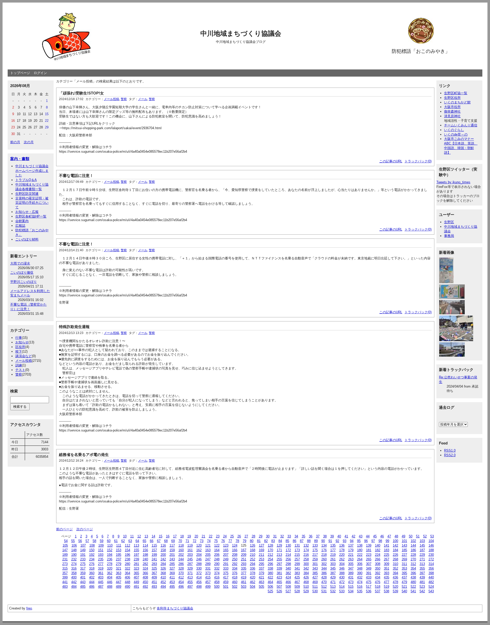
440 (431, 577)
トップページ (20, 73)
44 (368, 536)
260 (324, 559)
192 (91, 555)
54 (66, 541)
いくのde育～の (456, 134)
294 (252, 564)
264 (359, 559)
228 (413, 555)
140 (377, 545)
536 (368, 591)
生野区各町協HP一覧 (30, 216)
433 (368, 577)
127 (261, 545)
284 (163, 564)
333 (225, 568)
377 (243, 573)
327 (172, 568)
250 (234, 559)
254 (270, 559)
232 (74, 559)
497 (190, 586)
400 (74, 577)
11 (132, 536)
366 (145, 573)
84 (280, 541)
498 (199, 586)
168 (252, 550)
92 (337, 541)
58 (94, 541)
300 (306, 564)
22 (210, 536)
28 (253, 536)
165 (225, 550)
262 (342, 559)
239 (136, 559)
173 (297, 550)
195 (118, 555)
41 (346, 536)
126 (252, 545)
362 (109, 573)
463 (261, 582)
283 (154, 564)
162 (199, 550)
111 (118, 545)
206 (216, 555)
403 (100, 577)
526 (279, 591)
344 (324, 568)
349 (368, 568)
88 (309, 541)
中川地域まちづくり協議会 (240, 33)
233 (82, 559)
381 (279, 573)
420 (252, 577)
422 (270, 577)
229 (422, 555)
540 (404, 591)
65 (144, 541)
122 (216, 545)
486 (91, 586)
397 (422, 573)
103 (422, 541)
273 (65, 564)
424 (288, 577)
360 (91, 573)
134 (324, 545)
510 (306, 586)
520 (395, 586)
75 (216, 541)
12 (139, 536)
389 (350, 573)
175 (315, 550)
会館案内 (22, 221)
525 (270, 591)
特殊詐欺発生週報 (74, 326)
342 (306, 568)
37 (318, 536)
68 (166, 541)
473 (350, 582)
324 (145, 568)
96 (366, 541)
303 (333, 564)
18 (182, 536)
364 (127, 573)
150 (91, 550)
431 (350, 577)
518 (377, 586)
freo (29, 608)
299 (297, 564)
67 (159, 541)
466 (288, 582)
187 (422, 550)
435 (386, 577)
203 (190, 555)
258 (306, 559)
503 (243, 586)
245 (190, 559)
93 (344, 541)
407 (136, 577)
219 (333, 555)
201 (172, 555)
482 (431, 582)
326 (163, 568)
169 (261, 550)
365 (136, 573)
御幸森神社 (452, 111)
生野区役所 (452, 98)
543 (431, 591)
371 (190, 573)
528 (297, 591)
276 (91, 564)
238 (127, 559)
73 (201, 541)
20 (196, 536)
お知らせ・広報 (27, 212)
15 (160, 536)
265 (368, 559)
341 (297, 568)
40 (339, 536)
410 (163, 577)
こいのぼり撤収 (21, 272)
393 (386, 573)
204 (199, 555)
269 (404, 559)
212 (270, 555)
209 (243, 555)
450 (145, 582)
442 (74, 582)
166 (234, 550)
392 (377, 573)
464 (270, 582)
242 (163, 559)
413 (190, 577)
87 (301, 541)
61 (116, 541)
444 (91, 582)
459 (225, 582)
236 (109, 559)
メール (142, 99)
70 (180, 541)
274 (74, 564)
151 (100, 550)
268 (395, 559)
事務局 (449, 236)
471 (333, 582)
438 (413, 577)
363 (118, 573)
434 (377, 577)
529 (306, 591)
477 (386, 582)
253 (261, 559)
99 (387, 541)
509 (297, 586)
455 (190, 582)
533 (342, 591)
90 (323, 541)
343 (315, 568)
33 (289, 536)
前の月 (15, 142)
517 (368, 586)
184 (395, 550)
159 (172, 550)
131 (297, 545)
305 (350, 564)
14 (153, 536)
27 (246, 536)
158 (163, 550)
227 (404, 555)
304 (342, 564)
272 (431, 559)
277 (100, 564)
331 (208, 568)
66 (151, 541)
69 (173, 541)
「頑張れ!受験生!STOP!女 (81, 93)
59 (101, 541)
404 (109, 577)
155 (136, 550)
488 (109, 586)
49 (403, 536)
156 (145, 550)
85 (287, 541)
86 (294, 541)
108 (92, 545)
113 (136, 545)
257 (297, 559)
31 (275, 536)
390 (359, 573)
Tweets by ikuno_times (453, 182)
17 (175, 536)
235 (100, 559)
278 (109, 564)
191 (82, 555)
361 (100, 573)
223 (368, 555)
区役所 (20, 347)
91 (330, 541)
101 (404, 541)
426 (306, 577)
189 (65, 555)
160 (181, 550)
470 (324, 582)
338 (270, 568)
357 (65, 573)
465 (279, 582)
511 (315, 586)
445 (100, 582)
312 (413, 564)
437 (404, 577)
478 (395, 582)
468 (306, 582)
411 (172, 577)
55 (73, 541)
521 (404, 586)
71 (187, 541)
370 (181, 573)
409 (154, 577)
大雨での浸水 (20, 263)
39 (332, 536)
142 (395, 545)
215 (297, 555)
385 (315, 573)
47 (389, 536)
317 (82, 568)
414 (199, 577)
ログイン (40, 73)
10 (125, 536)
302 (324, 564)
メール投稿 (23, 361)
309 (386, 564)
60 (109, 541)
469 (315, 582)
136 (342, 545)
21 (203, 536)
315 (65, 568)
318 (91, 568)
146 (431, 545)
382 (288, 573)
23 (217, 536)
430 (342, 577)
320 (109, 568)
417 (225, 577)
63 (130, 541)
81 (259, 541)
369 (172, 573)
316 (74, 568)
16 (167, 536)
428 (324, 577)
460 (234, 582)
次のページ (84, 529)
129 (279, 545)
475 (368, 582)
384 (306, 573)
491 (136, 586)
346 (342, 568)
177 (333, 550)
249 (225, 559)
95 (359, 541)
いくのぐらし (454, 130)
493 (154, 586)
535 (359, 591)
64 (137, 541)
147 (65, 550)
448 (127, 582)
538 (386, 591)
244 (181, 559)
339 (279, 568)
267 (386, 559)
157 (154, 550)
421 (261, 577)
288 (199, 564)
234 (91, 559)
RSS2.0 (450, 455)
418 (234, 577)
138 (359, 545)
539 (395, 591)
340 (288, 568)
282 (145, 564)
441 (65, 582)
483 (65, 586)
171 (279, 550)
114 (145, 545)
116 (163, 545)
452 (163, 582)
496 (181, 586)
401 (82, 577)
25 (232, 536)
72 (194, 541)
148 (74, 550)
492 (145, 586)
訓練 (18, 365)
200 (163, 555)
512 (324, 586)
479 (404, 582)
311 (404, 564)
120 (199, 545)
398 (431, 573)
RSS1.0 (450, 450)
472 (342, 582)
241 (154, 559)
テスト (20, 370)
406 (127, 577)
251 (243, 559)
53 (432, 536)
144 (413, 545)
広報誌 (20, 225)
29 (260, 536)
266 (377, 559)
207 (225, 555)
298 (288, 564)
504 (252, 586)
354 (413, 568)
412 (181, 577)
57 (87, 541)
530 (315, 591)
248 (216, 559)
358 (74, 573)
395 (404, 573)
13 (146, 536)
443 (82, 582)
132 (306, 545)
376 (234, 573)
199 (154, 555)
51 (418, 536)
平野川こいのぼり (23, 282)
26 (239, 536)
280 (127, 564)
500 (216, 586)
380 (270, 573)
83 (273, 541)
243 (172, 559)
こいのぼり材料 (27, 239)
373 (208, 573)
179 (350, 550)
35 (303, 536)
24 (225, 536)
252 (252, 559)
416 (216, 577)
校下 (18, 351)
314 (431, 564)
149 (82, 550)
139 (368, 545)
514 (342, 586)
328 (181, 568)
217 (315, 555)
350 (377, 568)
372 (199, 573)
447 (118, 582)
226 (395, 555)
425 (297, 577)
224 (377, 555)
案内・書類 (19, 159)
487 (100, 586)
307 (368, 564)
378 (252, 573)
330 (199, 568)
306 (359, 564)
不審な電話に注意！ (76, 175)
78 (237, 541)
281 (136, 564)
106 (74, 545)
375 (225, 573)
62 (123, 541)
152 (109, 550)
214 (288, 555)
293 (243, 564)
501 (225, 586)
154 (127, 550)
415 (208, 577)
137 (350, 545)
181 (368, 550)
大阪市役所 (452, 107)
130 (288, 545)
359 (82, 573)
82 (266, 541)
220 (342, 555)
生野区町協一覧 (455, 93)
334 (234, 568)
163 (208, 550)
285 (172, 564)
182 (377, 550)
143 (404, 545)
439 (422, 577)
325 (154, 568)
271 (422, 559)
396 (413, 573)
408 (145, 577)
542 (422, 591)
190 (74, 555)
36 (310, 536)
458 (216, 582)
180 (359, 550)
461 (243, 582)
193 (100, 555)
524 (431, 586)
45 (375, 536)
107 (83, 545)
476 (377, 582)
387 (333, 573)
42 (353, 536)
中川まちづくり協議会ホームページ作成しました (31, 170)
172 (288, 550)
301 (315, 564)
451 (154, 582)
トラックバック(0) (418, 161)
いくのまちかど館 (457, 102)
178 (342, 550)
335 (243, 568)
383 (297, 573)
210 (252, 555)
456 (199, 582)
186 (413, 550)
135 (333, 545)
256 (288, 559)
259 (315, 559)
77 (230, 541)
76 (223, 541)
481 (422, 582)
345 (333, 568)
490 (127, 586)
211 (261, 555)
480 (413, 582)
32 (282, 536)
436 (395, 577)
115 (154, 545)
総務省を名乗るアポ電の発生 (84, 454)
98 (380, 541)
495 (172, 586)
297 (279, 564)
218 (324, 555)
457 (208, 582)
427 (315, 577)
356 (431, 568)
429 (333, 577)
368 (163, 573)
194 (109, 555)
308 (377, 564)
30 (268, 536)
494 (163, 586)
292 (234, 564)
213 (279, 555)
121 (208, 545)
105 (65, 545)
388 (342, 573)
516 (359, 586)
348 (359, 568)
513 (333, 586)
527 (288, 591)
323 (136, 568)
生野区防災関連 (27, 194)
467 (297, 582)
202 (181, 555)
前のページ (64, 529)
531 (324, 591)
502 (234, 586)
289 (208, 564)
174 (306, 550)
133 (315, 545)
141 (386, 545)
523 (422, 586)
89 (316, 541)
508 (288, 586)
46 (382, 536)
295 (261, 564)
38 (325, 536)
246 (199, 559)
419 (243, 577)
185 (404, 550)
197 (136, 555)
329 (190, 568)
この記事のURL (390, 161)
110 (110, 545)
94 (351, 541)
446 (109, 582)
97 (373, 541)
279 (118, 564)
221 (350, 555)
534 (350, 591)
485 (82, 586)
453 (172, 582)
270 (413, 559)
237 (118, 559)
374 (216, 573)
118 (181, 545)
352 (395, 568)
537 (377, 591)
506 (270, 586)
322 (127, 568)
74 (209, 541)
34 (296, 536)
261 (333, 559)
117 (172, 545)
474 (359, 582)
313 (422, 564)
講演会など (23, 356)
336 (252, 568)
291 (225, 564)
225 (386, 555)
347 (350, 568)
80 (251, 541)
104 (431, 541)
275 (82, 564)
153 (118, 550)
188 (431, 550)
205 (208, 555)
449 (136, 582)
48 (396, 536)
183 (386, 550)
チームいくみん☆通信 (460, 125)
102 (413, 541)
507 (279, 586)
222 (359, 555)
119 (190, 545)
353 (404, 568)
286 (181, 564)
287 (190, 564)
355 (422, 568)
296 (270, 564)
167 (243, 550)
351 (386, 568)
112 (127, 545)
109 (101, 545)
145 (422, 545)
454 (181, 582)
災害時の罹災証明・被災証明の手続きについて (31, 202)
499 (208, 586)
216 (306, 555)
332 (216, 568)
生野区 (449, 222)
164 (216, 550)
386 (324, 573)
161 (190, 550)
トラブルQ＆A (26, 180)
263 (350, 559)
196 (127, 555)
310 (395, 564)
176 (324, 550)
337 (261, 568)
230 (431, 555)
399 (65, 577)
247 (208, 559)
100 (395, 541)
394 (395, 573)
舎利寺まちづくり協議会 (175, 608)
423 (279, 577)
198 (145, 555)
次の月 (29, 142)
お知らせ (22, 342)
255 (279, 559)
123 (225, 545)
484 (74, 586)
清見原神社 (452, 116)
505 (261, 586)
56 (80, 541)
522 (413, 586)
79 (244, 541)
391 (368, 573)
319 (100, 568)
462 (252, 582)
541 (413, 591)
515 (350, 586)
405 (118, 577)
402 (91, 577)
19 (189, 536)
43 (360, 536)
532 (333, 591)
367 (154, 573)
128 (270, 545)
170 (270, 550)
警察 (18, 374)
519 (386, 586)
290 (216, 564)
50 (410, 536)
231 (65, 559)
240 (145, 559)
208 (234, 555)
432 (359, 577)
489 (118, 586)
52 (425, 536)
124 (234, 545)
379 (261, 573)
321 (118, 568)
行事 (18, 338)
